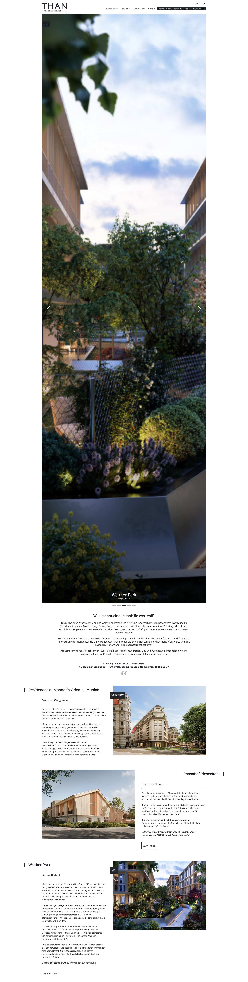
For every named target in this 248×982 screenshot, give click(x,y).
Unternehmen (139, 9)
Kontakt (151, 9)
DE (197, 3)
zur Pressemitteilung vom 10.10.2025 (146, 667)
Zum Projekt (149, 845)
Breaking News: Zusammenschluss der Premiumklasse (181, 9)
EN (203, 3)
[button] (199, 308)
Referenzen (125, 9)
